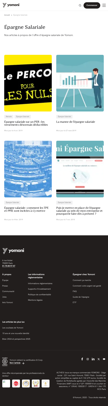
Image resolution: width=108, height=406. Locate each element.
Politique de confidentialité (39, 294)
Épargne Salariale (22, 117)
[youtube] (104, 359)
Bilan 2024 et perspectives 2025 (16, 339)
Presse (5, 286)
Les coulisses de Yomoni (12, 328)
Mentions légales (35, 300)
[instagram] (87, 359)
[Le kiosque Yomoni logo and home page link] (11, 5)
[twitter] (98, 359)
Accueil (7, 15)
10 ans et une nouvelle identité (15, 333)
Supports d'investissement (39, 289)
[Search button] (80, 5)
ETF (74, 302)
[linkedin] (93, 359)
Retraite (9, 117)
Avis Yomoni (7, 302)
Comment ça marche (82, 280)
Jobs (4, 297)
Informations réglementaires (40, 283)
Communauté (8, 291)
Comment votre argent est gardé (87, 286)
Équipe (5, 280)
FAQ (75, 291)
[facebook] (82, 359)
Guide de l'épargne (81, 297)
